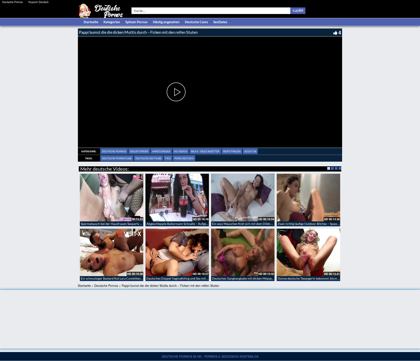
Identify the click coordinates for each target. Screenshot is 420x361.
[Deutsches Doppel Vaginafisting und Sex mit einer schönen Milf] (177, 252)
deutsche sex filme (148, 158)
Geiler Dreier (139, 151)
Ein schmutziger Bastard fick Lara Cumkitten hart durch (118, 278)
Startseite (91, 22)
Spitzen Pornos (136, 22)
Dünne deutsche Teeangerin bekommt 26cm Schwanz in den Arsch (322, 278)
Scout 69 (250, 151)
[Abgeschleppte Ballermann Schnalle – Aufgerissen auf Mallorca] (177, 197)
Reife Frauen (232, 151)
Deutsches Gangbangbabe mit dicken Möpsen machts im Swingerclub (259, 278)
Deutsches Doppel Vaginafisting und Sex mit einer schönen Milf (189, 278)
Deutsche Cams (196, 22)
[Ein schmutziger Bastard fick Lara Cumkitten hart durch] (111, 252)
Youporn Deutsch (38, 1)
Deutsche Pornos (12, 1)
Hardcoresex (161, 151)
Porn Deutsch (184, 158)
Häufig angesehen (166, 22)
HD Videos (180, 151)
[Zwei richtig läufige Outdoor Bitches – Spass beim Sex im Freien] (308, 197)
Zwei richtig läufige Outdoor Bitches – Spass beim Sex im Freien (321, 224)
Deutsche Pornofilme (117, 158)
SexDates (220, 22)
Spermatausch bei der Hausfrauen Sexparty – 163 (114, 224)
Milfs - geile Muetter (205, 151)
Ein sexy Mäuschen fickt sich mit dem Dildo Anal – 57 (248, 224)
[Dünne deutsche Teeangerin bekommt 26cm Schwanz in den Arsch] (308, 252)
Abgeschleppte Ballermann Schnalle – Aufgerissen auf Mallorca (189, 224)
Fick (168, 158)
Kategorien (111, 22)
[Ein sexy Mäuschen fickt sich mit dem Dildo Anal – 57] (243, 197)
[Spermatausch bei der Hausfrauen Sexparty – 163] (111, 197)
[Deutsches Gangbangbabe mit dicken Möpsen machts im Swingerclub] (243, 252)
